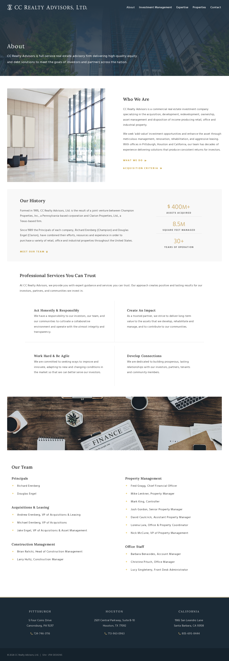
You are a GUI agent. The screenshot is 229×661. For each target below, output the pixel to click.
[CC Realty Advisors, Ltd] (47, 5)
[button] (58, 486)
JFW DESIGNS (55, 655)
